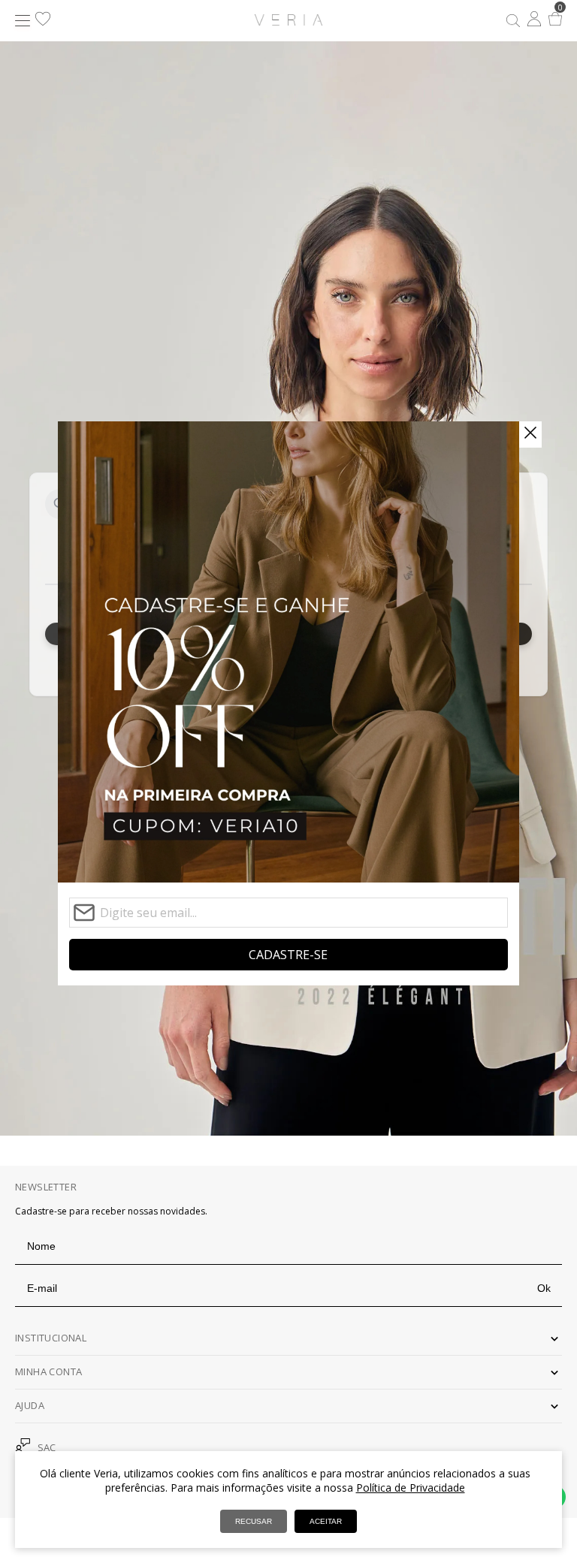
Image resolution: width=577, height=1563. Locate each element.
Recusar (253, 1521)
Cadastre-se (288, 954)
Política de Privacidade (410, 1487)
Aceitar (326, 1521)
